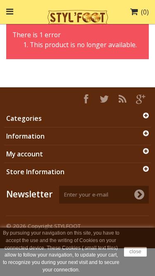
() (145, 12)
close (135, 251)
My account (24, 153)
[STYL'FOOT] (78, 16)
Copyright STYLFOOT (54, 226)
